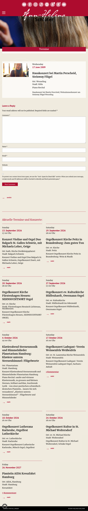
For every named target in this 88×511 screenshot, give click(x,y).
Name (4, 146)
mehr (6, 268)
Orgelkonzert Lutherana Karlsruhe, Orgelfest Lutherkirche (17, 430)
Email (4, 156)
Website (5, 165)
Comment (6, 115)
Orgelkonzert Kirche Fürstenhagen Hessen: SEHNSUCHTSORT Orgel (17, 296)
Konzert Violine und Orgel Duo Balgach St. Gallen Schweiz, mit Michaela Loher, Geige (22, 243)
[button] (4, 506)
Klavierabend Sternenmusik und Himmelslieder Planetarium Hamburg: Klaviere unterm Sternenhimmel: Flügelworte (20, 353)
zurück (6, 198)
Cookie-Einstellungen (11, 509)
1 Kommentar (52, 372)
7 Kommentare (9, 493)
